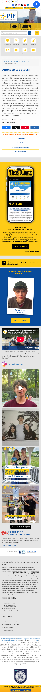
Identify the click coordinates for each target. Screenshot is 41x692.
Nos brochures (8, 627)
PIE (24, 567)
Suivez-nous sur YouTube (11, 624)
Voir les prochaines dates (21, 690)
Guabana (35, 641)
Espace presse (8, 630)
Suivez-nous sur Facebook (12, 622)
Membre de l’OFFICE (10, 605)
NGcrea (4, 643)
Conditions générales (8, 639)
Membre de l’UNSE (9, 608)
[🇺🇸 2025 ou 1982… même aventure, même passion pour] (20, 388)
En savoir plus (9, 545)
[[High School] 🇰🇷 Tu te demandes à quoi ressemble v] (20, 504)
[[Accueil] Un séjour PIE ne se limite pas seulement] (20, 427)
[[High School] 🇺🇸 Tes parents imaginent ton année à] (20, 465)
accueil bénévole (22, 582)
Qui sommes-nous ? (10, 603)
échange (15, 584)
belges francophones (19, 571)
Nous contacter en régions (12, 611)
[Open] (36, 4)
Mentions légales (23, 639)
